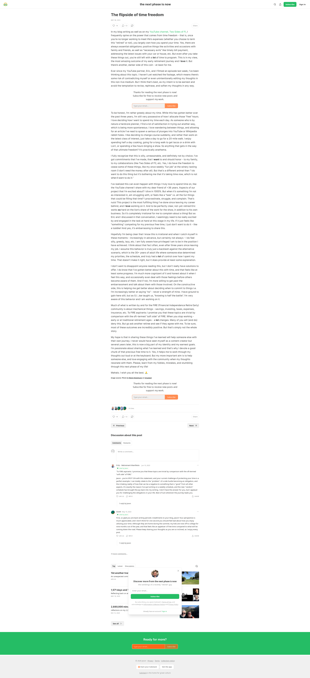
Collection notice (168, 661)
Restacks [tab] (126, 443)
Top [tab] (113, 566)
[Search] (274, 4)
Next (191, 425)
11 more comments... (119, 554)
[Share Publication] (280, 4)
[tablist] (121, 443)
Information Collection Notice (154, 604)
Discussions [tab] (129, 566)
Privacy (150, 661)
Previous (120, 425)
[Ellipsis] (198, 465)
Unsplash (148, 378)
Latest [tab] (120, 566)
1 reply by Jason (125, 503)
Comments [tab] (116, 443)
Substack (143, 673)
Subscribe (290, 4)
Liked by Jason (123, 468)
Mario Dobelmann (135, 378)
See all (116, 623)
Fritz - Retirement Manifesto (128, 465)
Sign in (302, 4)
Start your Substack (148, 667)
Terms (157, 661)
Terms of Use (166, 602)
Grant (118, 511)
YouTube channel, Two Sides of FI (168, 31)
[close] (178, 571)
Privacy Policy (173, 604)
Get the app (167, 667)
